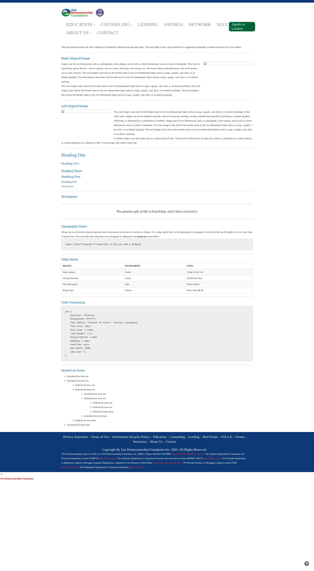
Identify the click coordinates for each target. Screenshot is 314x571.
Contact (171, 441)
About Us (156, 441)
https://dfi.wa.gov (137, 467)
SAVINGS (173, 24)
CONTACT (107, 32)
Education (159, 437)
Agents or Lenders (238, 26)
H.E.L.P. (226, 437)
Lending (193, 437)
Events (240, 437)
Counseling (177, 437)
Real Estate (210, 437)
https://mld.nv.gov (69, 467)
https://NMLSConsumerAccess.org (188, 454)
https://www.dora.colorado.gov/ (167, 463)
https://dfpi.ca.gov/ (212, 458)
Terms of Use (100, 437)
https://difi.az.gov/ (107, 458)
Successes (139, 441)
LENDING (148, 24)
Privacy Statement (75, 437)
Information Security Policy (131, 437)
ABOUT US (78, 32)
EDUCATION (79, 24)
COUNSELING (116, 24)
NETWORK (199, 24)
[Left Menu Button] (1, 474)
